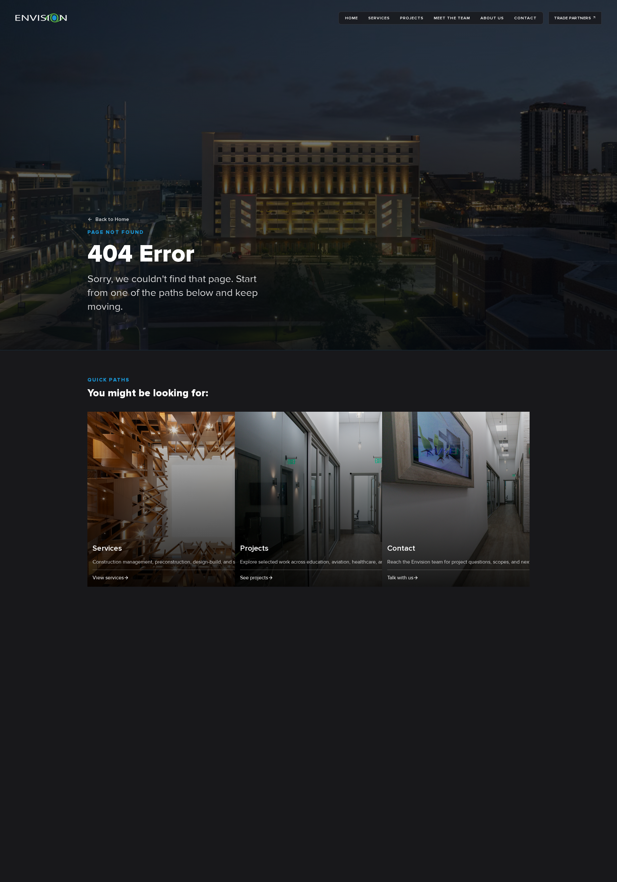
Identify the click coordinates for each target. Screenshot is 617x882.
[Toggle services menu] (392, 18)
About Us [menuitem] (492, 18)
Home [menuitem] (351, 18)
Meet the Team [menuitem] (452, 18)
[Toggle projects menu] (425, 18)
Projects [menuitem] (412, 18)
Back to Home (112, 219)
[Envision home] (41, 18)
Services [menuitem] (379, 18)
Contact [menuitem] (525, 18)
